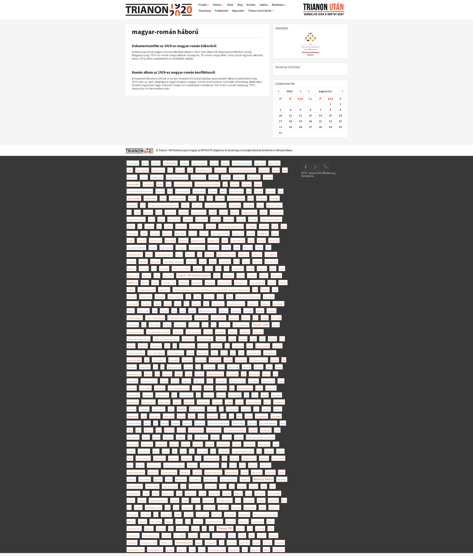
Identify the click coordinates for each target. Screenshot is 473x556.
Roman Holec (216, 515)
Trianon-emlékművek (236, 191)
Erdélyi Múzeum (164, 290)
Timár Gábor (188, 367)
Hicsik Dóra (240, 529)
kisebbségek (239, 437)
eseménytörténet (201, 220)
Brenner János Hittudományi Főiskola (265, 515)
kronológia (263, 213)
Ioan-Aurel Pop (228, 220)
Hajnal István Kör (249, 508)
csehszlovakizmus (195, 487)
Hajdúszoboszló (180, 325)
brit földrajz (261, 501)
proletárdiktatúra (279, 402)
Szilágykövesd (252, 304)
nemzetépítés (199, 423)
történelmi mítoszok (174, 367)
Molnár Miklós (160, 297)
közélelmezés (257, 255)
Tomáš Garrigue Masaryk (150, 536)
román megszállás (202, 515)
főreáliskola (167, 325)
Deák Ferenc (269, 451)
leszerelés (213, 213)
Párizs (174, 311)
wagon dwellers (221, 381)
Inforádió (281, 473)
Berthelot (155, 494)
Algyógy (129, 458)
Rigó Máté (164, 381)
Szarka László (223, 508)
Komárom (130, 241)
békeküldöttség (228, 276)
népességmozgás (257, 522)
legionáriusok (208, 388)
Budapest (279, 367)
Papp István (246, 367)
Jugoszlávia (212, 191)
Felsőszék (175, 381)
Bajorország (174, 444)
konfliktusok (226, 248)
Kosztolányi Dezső (158, 170)
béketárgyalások (278, 304)
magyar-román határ (254, 353)
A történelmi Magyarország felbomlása (207, 184)
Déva (227, 346)
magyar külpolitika (144, 480)
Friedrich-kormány (159, 458)
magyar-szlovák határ (249, 458)
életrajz (282, 423)
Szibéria (280, 381)
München (276, 170)
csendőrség (228, 360)
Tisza (221, 543)
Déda (155, 515)
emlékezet (177, 402)
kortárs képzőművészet (149, 381)
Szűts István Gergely (143, 458)
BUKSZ (209, 381)
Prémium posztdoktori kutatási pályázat (166, 339)
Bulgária (224, 241)
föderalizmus (131, 269)
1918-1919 (190, 255)
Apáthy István (131, 177)
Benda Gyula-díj (159, 388)
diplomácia (156, 437)
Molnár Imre (148, 430)
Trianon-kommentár (260, 10)
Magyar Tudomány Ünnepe (135, 473)
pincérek (158, 213)
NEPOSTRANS (210, 487)
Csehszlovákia (170, 163)
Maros (138, 430)
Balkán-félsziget (180, 234)
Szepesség (215, 437)
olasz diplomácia (211, 543)
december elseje (241, 360)
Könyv (233, 353)
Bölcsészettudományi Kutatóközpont (248, 297)
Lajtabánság (149, 227)
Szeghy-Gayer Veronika (205, 339)
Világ (204, 529)
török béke (280, 451)
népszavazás (233, 318)
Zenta (250, 529)
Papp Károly (174, 501)
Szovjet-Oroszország (198, 177)
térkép (169, 184)
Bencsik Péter (197, 444)
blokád (284, 501)
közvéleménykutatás (182, 191)
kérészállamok (248, 206)
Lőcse (245, 550)
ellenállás (253, 339)
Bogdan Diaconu (260, 163)
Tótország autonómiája (197, 248)
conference (223, 213)
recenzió (151, 220)
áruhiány (137, 213)
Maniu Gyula (252, 423)
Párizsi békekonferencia (134, 255)
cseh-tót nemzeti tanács (135, 332)
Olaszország (189, 515)
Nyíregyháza (167, 374)
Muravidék (192, 199)
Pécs (231, 416)
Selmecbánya (169, 430)
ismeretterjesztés (218, 304)
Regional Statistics (238, 423)
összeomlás (241, 220)
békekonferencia (239, 177)
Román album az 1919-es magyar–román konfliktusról (173, 72)
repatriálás (229, 402)
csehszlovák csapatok (187, 346)
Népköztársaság (132, 402)
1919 (170, 170)
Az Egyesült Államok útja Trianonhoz (179, 318)
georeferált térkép (264, 444)
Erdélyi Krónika (147, 395)
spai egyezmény (238, 234)
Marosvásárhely (154, 325)
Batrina (241, 353)
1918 (224, 458)
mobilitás (178, 515)
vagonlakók (169, 550)
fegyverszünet (273, 501)
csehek (209, 199)
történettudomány (199, 191)
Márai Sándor (164, 269)
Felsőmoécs (187, 423)
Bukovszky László (271, 262)
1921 (226, 269)
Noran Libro (283, 283)
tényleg (262, 339)
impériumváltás (132, 206)
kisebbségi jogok (244, 515)
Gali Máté (190, 353)
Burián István (268, 177)
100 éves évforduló (278, 458)
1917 (154, 269)
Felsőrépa (179, 374)
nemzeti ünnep (186, 458)
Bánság (276, 444)
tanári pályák (221, 395)
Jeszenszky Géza (219, 536)
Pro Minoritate (220, 332)
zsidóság (223, 487)
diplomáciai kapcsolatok (245, 388)
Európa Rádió (131, 409)
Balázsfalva (131, 522)
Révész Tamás (170, 213)
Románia (272, 339)
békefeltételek (245, 480)
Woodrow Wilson (181, 480)
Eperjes (182, 311)
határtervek (234, 213)
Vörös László (144, 269)
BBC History (258, 367)
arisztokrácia (205, 536)
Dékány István (273, 508)
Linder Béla (130, 227)
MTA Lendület (202, 451)
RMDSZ (267, 402)
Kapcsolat (238, 10)
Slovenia (221, 367)
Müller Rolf (148, 374)
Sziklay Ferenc (258, 332)
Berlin (143, 325)
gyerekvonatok (259, 494)
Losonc (277, 430)
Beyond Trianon (276, 276)
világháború (168, 522)
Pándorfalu (266, 374)
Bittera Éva (274, 360)
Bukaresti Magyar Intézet (207, 311)
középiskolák (271, 311)
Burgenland (260, 311)
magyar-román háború (165, 32)
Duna (225, 184)
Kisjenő (129, 430)
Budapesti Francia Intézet (213, 473)
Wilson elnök (265, 290)
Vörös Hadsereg (230, 515)
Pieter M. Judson (143, 311)
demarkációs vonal (240, 283)
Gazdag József (213, 241)
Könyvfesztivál (153, 473)
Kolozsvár (246, 262)
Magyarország (254, 374)
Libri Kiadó (242, 536)
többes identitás (257, 473)
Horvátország (192, 466)
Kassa (232, 487)
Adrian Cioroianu (170, 241)
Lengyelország (202, 346)
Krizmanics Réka (144, 451)
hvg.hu (256, 409)
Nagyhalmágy (245, 332)
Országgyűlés (213, 177)
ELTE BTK (271, 283)
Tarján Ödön (266, 409)
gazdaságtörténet (133, 536)
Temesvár (209, 269)
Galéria (264, 4)
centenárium (212, 409)
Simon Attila (220, 199)
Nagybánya (253, 430)
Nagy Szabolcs (269, 297)
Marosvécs (181, 430)
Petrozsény (258, 191)
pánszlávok (277, 409)
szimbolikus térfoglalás (197, 409)
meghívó (217, 276)
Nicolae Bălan (183, 213)
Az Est (176, 508)
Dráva (259, 451)
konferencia (132, 283)
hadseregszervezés (154, 466)
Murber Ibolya (279, 543)
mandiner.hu (180, 437)
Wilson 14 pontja (274, 163)
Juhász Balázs (168, 276)
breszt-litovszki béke (262, 346)
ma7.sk (197, 458)
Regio (275, 374)
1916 (213, 325)
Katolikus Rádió (243, 255)
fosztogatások (148, 184)
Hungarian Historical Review (158, 501)
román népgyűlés (232, 374)
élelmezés (130, 311)
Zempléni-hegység (261, 416)
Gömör (168, 508)
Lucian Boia (236, 444)
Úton (221, 409)
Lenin (211, 529)
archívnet (203, 262)
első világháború (184, 543)
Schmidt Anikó (193, 325)
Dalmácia (233, 466)
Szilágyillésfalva (263, 234)
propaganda (175, 423)
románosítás (193, 536)
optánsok (275, 234)
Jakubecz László (132, 276)
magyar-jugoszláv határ (169, 473)
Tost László (196, 388)
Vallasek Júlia (264, 458)
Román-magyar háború (196, 430)
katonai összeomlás (148, 402)
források (201, 416)
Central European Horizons (183, 184)
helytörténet (143, 262)
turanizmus (195, 501)
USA (139, 227)
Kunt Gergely (253, 220)
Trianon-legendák (209, 508)
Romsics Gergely (147, 444)
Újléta (232, 388)
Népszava (138, 508)
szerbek (146, 494)
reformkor (166, 451)
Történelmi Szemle (162, 395)
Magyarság (242, 339)
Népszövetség (200, 360)
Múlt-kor (223, 191)
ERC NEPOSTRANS (218, 318)
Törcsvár (177, 304)
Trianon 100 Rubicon (133, 423)
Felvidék (236, 248)
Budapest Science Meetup (135, 353)
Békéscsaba (180, 170)
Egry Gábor (250, 234)
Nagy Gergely (236, 311)
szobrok (269, 367)
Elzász (179, 494)
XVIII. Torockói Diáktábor (156, 353)
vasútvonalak (248, 311)
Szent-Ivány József (168, 283)
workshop (232, 339)
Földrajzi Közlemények (199, 163)
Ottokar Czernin (190, 494)
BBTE (244, 374)
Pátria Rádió (142, 522)
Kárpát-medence (132, 444)
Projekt (203, 4)
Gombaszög (265, 304)
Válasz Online (188, 220)
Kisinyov (229, 297)
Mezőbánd (141, 501)
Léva (129, 508)
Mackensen (252, 466)
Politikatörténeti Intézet (203, 170)
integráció (259, 388)
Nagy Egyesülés (235, 206)
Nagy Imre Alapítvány (257, 283)
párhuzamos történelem (237, 381)
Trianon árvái (146, 276)
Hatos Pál (270, 522)
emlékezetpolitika (155, 522)
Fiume (255, 318)
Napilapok (258, 184)
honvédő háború (132, 515)
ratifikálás (232, 536)
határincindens (183, 283)
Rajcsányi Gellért (202, 353)
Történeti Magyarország (175, 353)
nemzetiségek (253, 381)
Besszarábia (166, 536)
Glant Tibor (145, 283)
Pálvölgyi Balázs (266, 430)
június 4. (156, 451)
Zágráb (250, 199)
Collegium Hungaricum (175, 297)
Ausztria (220, 297)
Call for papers (155, 262)
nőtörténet (130, 501)
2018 (198, 508)
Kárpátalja (168, 304)
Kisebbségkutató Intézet (153, 508)
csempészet (252, 276)
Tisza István (155, 234)
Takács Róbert (187, 360)
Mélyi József (248, 248)
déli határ (224, 353)
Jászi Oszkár (277, 346)
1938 (188, 522)
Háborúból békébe (269, 353)
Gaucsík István (271, 388)
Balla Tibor (265, 395)
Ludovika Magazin (223, 444)
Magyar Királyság (132, 325)
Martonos (146, 437)
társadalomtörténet (150, 199)
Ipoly (155, 423)
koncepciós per (261, 199)
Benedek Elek (262, 269)
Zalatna (270, 529)
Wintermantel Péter (277, 213)
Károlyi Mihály (131, 297)
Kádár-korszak (168, 437)
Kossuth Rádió (208, 395)
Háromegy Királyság (152, 487)
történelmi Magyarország (215, 374)
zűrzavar (191, 416)
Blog (240, 4)
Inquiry (167, 346)
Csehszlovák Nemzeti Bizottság (235, 430)
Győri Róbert (131, 480)
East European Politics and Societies (158, 332)
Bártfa (268, 248)
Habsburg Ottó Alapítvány (236, 199)
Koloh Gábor (226, 494)
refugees (214, 353)
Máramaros (238, 494)
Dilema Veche (255, 550)
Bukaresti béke (196, 283)
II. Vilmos (197, 297)
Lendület (185, 501)
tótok (246, 395)
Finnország (181, 416)
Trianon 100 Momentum (228, 480)
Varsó (147, 360)
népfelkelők (209, 444)
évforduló (202, 550)
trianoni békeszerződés (274, 206)
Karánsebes (263, 276)
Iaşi (162, 367)
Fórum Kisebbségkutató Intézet (179, 388)
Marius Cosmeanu (174, 220)
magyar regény (212, 416)
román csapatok (249, 444)
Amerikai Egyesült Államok (164, 255)
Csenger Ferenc (224, 325)
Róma (174, 395)
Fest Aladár (131, 451)
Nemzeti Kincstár (182, 529)
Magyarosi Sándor (145, 297)
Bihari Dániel (131, 346)
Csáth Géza (253, 487)
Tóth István (208, 332)
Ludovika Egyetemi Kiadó (148, 543)
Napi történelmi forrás (134, 529)
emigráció (213, 262)
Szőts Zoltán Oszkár (198, 213)
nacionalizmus (185, 473)
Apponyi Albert (173, 458)
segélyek (198, 543)
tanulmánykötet (208, 501)
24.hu (282, 339)
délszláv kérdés (214, 494)
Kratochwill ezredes (133, 494)
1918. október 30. (158, 409)
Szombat (249, 416)
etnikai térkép (232, 543)
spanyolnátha (264, 227)
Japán (255, 290)
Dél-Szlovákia (146, 304)
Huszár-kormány (278, 550)
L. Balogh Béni (251, 227)
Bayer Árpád (158, 480)
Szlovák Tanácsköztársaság (155, 318)
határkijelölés (226, 177)
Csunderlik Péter (161, 444)
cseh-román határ (232, 409)
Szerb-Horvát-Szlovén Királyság (218, 423)
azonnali (163, 199)
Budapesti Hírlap (168, 494)
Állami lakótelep (281, 480)
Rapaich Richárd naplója (170, 487)
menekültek (133, 184)
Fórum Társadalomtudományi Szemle (231, 227)
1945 (281, 191)
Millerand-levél (211, 227)
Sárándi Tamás (187, 508)
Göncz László (276, 318)
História (156, 276)
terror (199, 255)
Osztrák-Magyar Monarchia (220, 234)
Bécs (198, 395)
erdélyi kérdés (143, 346)
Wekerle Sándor (145, 367)
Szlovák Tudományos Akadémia (271, 220)
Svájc (192, 451)
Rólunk (217, 4)
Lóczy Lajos (227, 437)
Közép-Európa (243, 522)
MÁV (159, 227)
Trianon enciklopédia (268, 381)
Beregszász (160, 191)
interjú (249, 191)
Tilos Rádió (195, 529)
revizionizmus (217, 402)
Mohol (213, 451)
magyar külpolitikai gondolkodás (173, 262)
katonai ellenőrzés (133, 437)
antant (183, 487)
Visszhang (205, 10)
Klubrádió (159, 184)
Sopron (284, 227)
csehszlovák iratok (235, 395)
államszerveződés (254, 177)
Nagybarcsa (186, 381)
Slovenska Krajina (188, 339)
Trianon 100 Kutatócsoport (193, 275)
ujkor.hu (242, 466)
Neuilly (190, 170)
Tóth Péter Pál (209, 297)
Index (171, 529)
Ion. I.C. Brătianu (179, 536)
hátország (240, 276)
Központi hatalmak (231, 473)
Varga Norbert (178, 332)
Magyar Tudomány (166, 248)
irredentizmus (183, 241)
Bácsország (196, 304)
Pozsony (179, 255)
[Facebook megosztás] (305, 166)
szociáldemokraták (133, 395)
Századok (152, 248)
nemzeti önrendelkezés (134, 487)
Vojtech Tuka (131, 388)
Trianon (182, 409)
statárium (192, 311)
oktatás (171, 409)
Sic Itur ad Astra (209, 367)
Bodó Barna (140, 466)
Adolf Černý (245, 318)
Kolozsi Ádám (146, 515)
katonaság (164, 423)
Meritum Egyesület (142, 170)
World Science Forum (134, 374)
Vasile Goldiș (234, 184)
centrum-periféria (225, 262)
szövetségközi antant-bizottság (216, 206)
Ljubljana (149, 255)
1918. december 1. (159, 360)
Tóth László (267, 543)
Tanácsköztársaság (224, 283)
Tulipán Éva (168, 227)
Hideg (170, 191)
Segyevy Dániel (221, 388)
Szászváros (199, 374)
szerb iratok (203, 234)
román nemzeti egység (224, 501)
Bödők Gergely (198, 381)
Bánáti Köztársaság (210, 480)
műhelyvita (225, 163)
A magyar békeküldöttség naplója (243, 451)
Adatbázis (278, 4)
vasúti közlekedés (203, 402)
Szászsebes (246, 409)
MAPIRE (157, 304)
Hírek (230, 4)
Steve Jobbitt (197, 206)
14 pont (183, 451)
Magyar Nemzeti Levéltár (135, 550)
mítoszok (259, 248)
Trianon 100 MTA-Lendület (181, 269)
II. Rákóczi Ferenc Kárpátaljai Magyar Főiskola (163, 206)
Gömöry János (244, 543)
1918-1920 (142, 241)
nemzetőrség (230, 522)
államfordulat (273, 536)
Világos (251, 536)
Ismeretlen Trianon (157, 177)
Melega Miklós (132, 543)
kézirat (144, 416)
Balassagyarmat (132, 416)
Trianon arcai (149, 529)
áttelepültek (185, 444)
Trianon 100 (224, 528)
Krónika (251, 4)
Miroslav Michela (220, 170)
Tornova (192, 550)
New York (144, 177)
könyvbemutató (213, 248)
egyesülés (256, 543)
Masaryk (262, 508)
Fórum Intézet (154, 416)
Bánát (285, 170)
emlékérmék (156, 163)
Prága (154, 311)
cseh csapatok (181, 248)
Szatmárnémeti (195, 480)
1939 (198, 367)
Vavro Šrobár (131, 262)
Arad (189, 437)
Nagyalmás (184, 163)
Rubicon (129, 466)
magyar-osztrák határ (253, 402)
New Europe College (196, 227)
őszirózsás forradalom (211, 458)
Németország (270, 473)
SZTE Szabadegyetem (241, 325)
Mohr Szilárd (257, 262)
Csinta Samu (270, 191)
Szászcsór (214, 163)
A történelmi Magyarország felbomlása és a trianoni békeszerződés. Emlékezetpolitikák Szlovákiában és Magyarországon (211, 290)
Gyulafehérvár (131, 367)
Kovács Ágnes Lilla (155, 241)
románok (188, 374)
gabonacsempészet (198, 241)
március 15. (261, 536)
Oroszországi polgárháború (268, 423)
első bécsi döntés (132, 163)
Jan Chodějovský (271, 255)
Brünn (201, 199)
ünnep (186, 304)
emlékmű (155, 283)
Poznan (205, 325)
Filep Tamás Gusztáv (213, 430)
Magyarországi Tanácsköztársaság (138, 339)
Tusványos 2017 (166, 543)
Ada (174, 346)
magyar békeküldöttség (134, 318)
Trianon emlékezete (186, 395)
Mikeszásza (161, 529)
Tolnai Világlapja (276, 416)
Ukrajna (129, 170)
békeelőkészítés (238, 269)
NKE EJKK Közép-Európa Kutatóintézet (242, 170)
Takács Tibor (148, 213)
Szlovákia (244, 473)
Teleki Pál (169, 480)
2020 (143, 206)
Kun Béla (145, 163)
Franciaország (215, 220)
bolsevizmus (223, 311)
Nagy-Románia (264, 170)
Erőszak (147, 423)
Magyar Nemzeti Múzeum (209, 466)
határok (263, 487)
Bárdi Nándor (167, 234)
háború (206, 304)
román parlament (132, 304)
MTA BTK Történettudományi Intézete (139, 191)
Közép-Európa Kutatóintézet (136, 248)
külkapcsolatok (276, 395)
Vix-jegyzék (261, 241)
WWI (155, 367)
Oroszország (182, 550)
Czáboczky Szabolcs (193, 332)
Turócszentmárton (274, 494)
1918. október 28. (201, 437)
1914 (224, 466)
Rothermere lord (181, 227)
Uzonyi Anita (197, 473)
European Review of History (136, 220)
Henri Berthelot (173, 360)
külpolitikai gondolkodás (249, 213)
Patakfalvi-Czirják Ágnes (177, 199)
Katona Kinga (247, 184)
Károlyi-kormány (132, 234)
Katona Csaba (191, 262)
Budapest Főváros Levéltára (226, 255)
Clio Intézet (164, 311)
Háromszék (234, 458)
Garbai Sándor (210, 283)
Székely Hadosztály (237, 241)
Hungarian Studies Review (147, 290)
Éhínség (254, 395)
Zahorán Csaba (260, 325)
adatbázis (265, 318)
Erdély (188, 297)
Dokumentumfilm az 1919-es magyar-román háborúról (174, 46)
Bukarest (266, 550)
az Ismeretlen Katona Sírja (258, 360)
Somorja (144, 234)
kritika (174, 451)
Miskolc (249, 346)
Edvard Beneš (221, 339)
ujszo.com (192, 234)
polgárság (161, 220)
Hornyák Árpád (224, 451)
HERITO (179, 522)
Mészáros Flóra (156, 346)
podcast (272, 269)
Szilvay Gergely (234, 550)
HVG (129, 213)
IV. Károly (202, 494)
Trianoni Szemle (238, 346)
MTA (157, 374)
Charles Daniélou (132, 381)
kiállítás (223, 416)
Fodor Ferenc (198, 522)
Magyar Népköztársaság (214, 522)
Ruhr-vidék (250, 269)
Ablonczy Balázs (263, 479)
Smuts (272, 487)
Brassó (158, 430)
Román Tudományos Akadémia (174, 466)
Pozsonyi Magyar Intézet (217, 550)
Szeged (248, 494)
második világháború (201, 318)
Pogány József (265, 466)
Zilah (283, 360)
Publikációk (221, 10)
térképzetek (209, 255)
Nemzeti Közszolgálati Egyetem (177, 177)
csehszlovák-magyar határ (236, 304)
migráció (274, 227)
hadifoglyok (130, 290)
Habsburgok (242, 487)
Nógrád (282, 269)
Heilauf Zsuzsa (168, 416)
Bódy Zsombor (248, 501)
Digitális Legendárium (133, 199)
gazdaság (276, 325)
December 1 (197, 269)
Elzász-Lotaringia (145, 388)
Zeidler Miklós (274, 199)
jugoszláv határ (274, 241)
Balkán (239, 416)
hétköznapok (236, 508)
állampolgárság (189, 402)
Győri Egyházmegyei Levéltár (242, 163)
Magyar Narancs (164, 402)
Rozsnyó (260, 206)
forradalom (185, 206)
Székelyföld (232, 332)
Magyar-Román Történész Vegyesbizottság (260, 437)
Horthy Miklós (144, 409)
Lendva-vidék (260, 529)
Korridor (275, 290)
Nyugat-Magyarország (155, 550)
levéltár (218, 269)
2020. (238, 501)
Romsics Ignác (166, 515)
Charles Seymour (233, 367)
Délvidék (251, 241)
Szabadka (239, 402)
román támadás (216, 346)
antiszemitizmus (215, 360)
